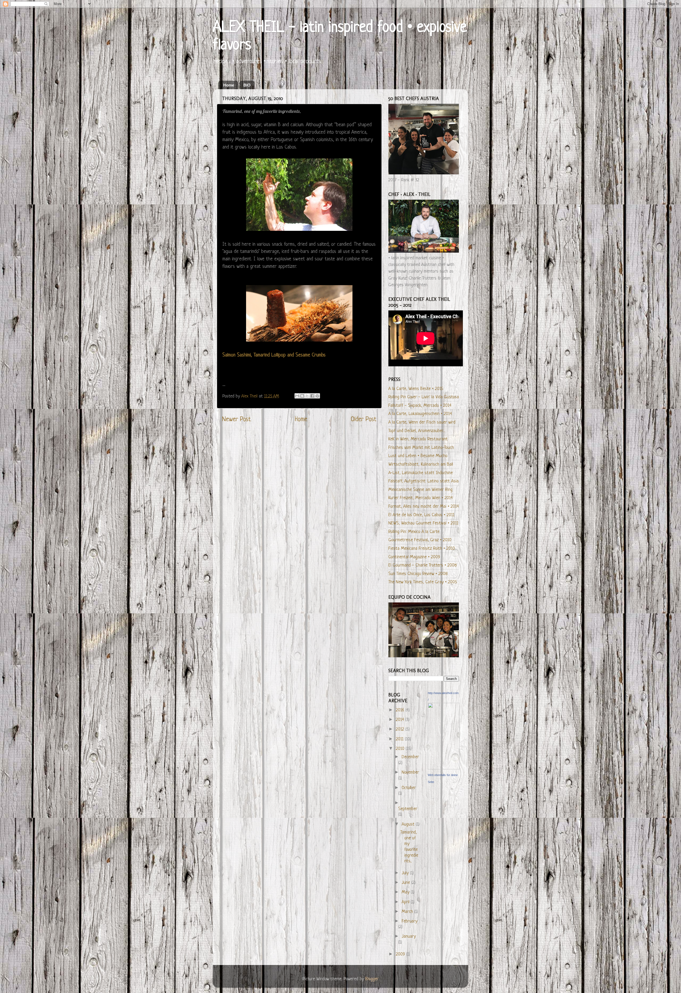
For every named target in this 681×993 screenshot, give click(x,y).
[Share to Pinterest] (317, 396)
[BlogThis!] (302, 396)
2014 (400, 719)
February (409, 921)
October (409, 787)
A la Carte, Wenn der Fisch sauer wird (421, 422)
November (410, 772)
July (406, 873)
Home (228, 85)
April (406, 902)
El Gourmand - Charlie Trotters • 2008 (422, 565)
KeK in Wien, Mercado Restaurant (418, 439)
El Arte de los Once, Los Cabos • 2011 (421, 515)
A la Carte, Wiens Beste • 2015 (415, 388)
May (406, 892)
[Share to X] (307, 396)
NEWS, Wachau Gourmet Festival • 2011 (423, 523)
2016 (400, 710)
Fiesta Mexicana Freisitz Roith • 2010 (421, 548)
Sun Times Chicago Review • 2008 (418, 573)
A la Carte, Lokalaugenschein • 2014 (420, 413)
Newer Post (236, 419)
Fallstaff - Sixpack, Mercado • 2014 (419, 405)
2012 (400, 729)
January (409, 936)
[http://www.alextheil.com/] (444, 768)
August (409, 824)
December (410, 757)
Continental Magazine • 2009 (414, 557)
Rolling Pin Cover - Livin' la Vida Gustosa (423, 397)
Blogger (371, 979)
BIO (247, 85)
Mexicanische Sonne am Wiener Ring (420, 489)
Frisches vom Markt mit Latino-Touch (421, 447)
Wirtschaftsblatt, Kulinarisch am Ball (420, 464)
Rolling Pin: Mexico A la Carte (413, 531)
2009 (401, 954)
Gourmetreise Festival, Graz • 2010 (419, 540)
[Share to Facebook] (312, 396)
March (408, 911)
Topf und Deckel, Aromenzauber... (416, 430)
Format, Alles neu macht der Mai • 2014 (423, 506)
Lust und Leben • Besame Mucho (417, 455)
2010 (401, 748)
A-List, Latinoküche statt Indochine (420, 472)
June (406, 882)
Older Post (363, 419)
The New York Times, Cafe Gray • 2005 (422, 582)
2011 (400, 739)
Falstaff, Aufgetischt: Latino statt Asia (423, 481)
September (407, 808)
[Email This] (297, 396)
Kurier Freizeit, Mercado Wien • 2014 (420, 497)
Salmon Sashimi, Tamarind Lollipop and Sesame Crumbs (274, 355)
